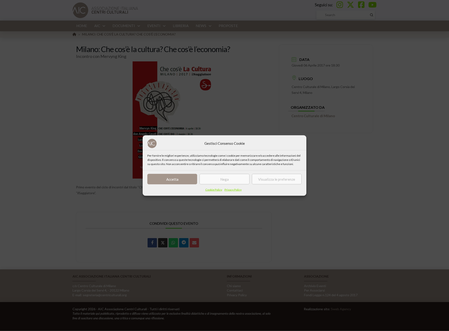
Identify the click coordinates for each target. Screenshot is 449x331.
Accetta (172, 179)
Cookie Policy (213, 189)
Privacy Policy (233, 189)
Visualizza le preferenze (276, 179)
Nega (224, 179)
